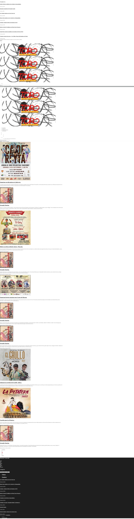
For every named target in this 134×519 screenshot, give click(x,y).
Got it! (1, 40)
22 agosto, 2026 (2, 20)
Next (3, 455)
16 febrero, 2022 (8, 325)
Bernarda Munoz (2, 187)
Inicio (1, 141)
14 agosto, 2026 (2, 38)
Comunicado (2, 302)
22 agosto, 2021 (2, 500)
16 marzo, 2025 (2, 6)
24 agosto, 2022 (7, 187)
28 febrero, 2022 (8, 274)
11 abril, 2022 (7, 210)
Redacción (1, 251)
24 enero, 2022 (7, 348)
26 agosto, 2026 (2, 15)
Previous (3, 449)
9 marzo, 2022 (5, 251)
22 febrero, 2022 (6, 302)
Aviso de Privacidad (4, 517)
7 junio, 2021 (2, 509)
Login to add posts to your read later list (9, 138)
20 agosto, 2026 (2, 29)
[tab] (32, 474)
